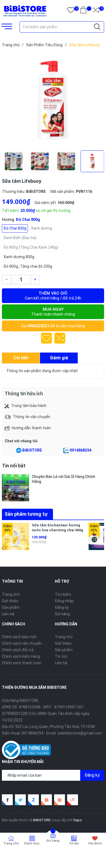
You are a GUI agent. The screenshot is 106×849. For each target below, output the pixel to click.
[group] (53, 100)
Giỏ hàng (62, 614)
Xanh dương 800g (19, 257)
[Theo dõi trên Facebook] (7, 799)
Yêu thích (95, 843)
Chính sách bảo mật (19, 637)
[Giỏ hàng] (83, 11)
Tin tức (61, 656)
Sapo (77, 820)
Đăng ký (62, 607)
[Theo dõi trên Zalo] (33, 799)
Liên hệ (8, 614)
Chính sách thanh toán (21, 663)
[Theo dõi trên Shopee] (46, 799)
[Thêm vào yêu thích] (46, 338)
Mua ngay (53, 311)
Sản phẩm (11, 607)
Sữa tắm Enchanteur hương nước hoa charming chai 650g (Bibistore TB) (57, 530)
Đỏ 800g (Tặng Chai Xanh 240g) (31, 247)
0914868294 (80, 450)
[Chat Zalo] (66, 450)
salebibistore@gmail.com (79, 733)
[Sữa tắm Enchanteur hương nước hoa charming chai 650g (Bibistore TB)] (15, 536)
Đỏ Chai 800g (15, 228)
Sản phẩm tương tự (26, 514)
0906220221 (38, 326)
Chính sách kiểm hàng (21, 656)
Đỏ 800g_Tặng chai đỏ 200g (28, 266)
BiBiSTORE (32, 450)
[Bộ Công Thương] (26, 749)
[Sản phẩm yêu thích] (70, 11)
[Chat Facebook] (18, 450)
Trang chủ (11, 594)
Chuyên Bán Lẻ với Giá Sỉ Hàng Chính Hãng (63, 479)
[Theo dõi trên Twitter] (20, 799)
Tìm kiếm (63, 594)
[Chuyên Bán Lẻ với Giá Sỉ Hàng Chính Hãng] (15, 487)
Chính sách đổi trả (17, 650)
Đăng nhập (64, 601)
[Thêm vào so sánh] (59, 338)
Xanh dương (41, 228)
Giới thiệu (10, 601)
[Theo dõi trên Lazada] (72, 799)
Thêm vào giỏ (53, 295)
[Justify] (97, 26)
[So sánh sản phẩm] (95, 11)
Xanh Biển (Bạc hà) (20, 238)
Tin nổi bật (14, 465)
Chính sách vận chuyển (22, 643)
